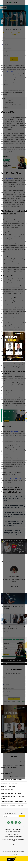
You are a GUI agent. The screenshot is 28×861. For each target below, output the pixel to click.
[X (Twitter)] (12, 822)
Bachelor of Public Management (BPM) (11, 793)
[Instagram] (16, 822)
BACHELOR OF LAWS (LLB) (7, 789)
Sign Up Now (11, 859)
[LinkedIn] (19, 822)
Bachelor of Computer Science (9, 783)
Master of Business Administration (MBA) (12, 805)
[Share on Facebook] (2, 562)
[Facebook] (8, 822)
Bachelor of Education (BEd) (8, 786)
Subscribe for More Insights (14, 813)
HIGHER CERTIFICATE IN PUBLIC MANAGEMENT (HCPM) (13, 801)
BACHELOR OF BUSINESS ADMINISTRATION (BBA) (12, 779)
